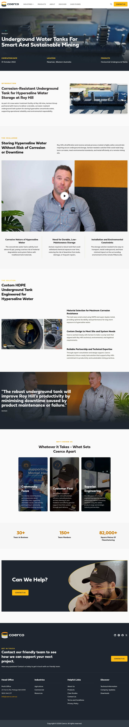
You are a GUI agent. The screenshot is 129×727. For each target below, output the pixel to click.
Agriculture (39, 686)
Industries (27, 4)
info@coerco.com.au (9, 696)
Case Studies (75, 4)
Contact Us (120, 4)
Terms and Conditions (76, 700)
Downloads (105, 693)
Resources (38, 693)
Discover (62, 4)
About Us (71, 686)
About (52, 4)
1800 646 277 (7, 693)
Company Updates (108, 689)
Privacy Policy (73, 703)
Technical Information (109, 686)
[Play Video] (64, 196)
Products (42, 4)
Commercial (39, 689)
